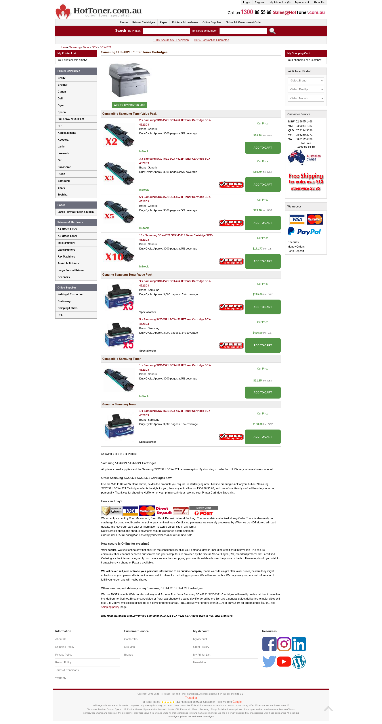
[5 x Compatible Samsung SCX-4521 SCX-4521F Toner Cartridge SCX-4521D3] (119, 212)
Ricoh (61, 174)
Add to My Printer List (129, 105)
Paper (163, 22)
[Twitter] (269, 661)
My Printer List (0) (279, 2)
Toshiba (62, 194)
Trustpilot (191, 697)
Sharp (61, 187)
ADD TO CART (263, 147)
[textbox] (166, 31)
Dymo (61, 105)
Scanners (64, 277)
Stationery (64, 301)
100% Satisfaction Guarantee (211, 40)
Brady (61, 77)
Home (124, 22)
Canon (62, 91)
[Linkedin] (298, 644)
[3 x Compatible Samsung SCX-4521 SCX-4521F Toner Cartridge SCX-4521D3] (119, 173)
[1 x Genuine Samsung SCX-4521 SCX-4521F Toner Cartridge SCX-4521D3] (119, 426)
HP (59, 126)
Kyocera (63, 139)
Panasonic (64, 167)
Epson (62, 112)
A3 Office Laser (67, 236)
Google (237, 701)
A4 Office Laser (67, 229)
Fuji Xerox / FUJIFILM (71, 119)
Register (260, 2)
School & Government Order (244, 22)
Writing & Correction (70, 294)
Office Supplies (212, 22)
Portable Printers (68, 263)
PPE (60, 315)
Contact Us (131, 639)
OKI (60, 160)
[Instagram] (284, 644)
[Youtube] (284, 661)
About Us (319, 2)
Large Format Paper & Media (76, 211)
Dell (60, 98)
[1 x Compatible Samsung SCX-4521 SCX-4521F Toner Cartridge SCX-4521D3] (119, 380)
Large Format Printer (71, 270)
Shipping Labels (68, 308)
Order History (201, 647)
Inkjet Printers (66, 242)
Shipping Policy (64, 647)
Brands (128, 654)
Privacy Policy (63, 654)
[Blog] (298, 661)
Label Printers (66, 249)
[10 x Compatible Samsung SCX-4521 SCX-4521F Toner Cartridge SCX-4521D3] (119, 250)
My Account (302, 2)
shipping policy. (110, 607)
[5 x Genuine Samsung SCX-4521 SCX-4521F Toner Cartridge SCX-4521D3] (119, 334)
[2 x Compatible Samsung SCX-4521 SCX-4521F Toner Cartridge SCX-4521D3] (119, 135)
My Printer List (201, 654)
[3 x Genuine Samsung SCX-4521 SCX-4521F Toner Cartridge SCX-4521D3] (119, 296)
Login (246, 2)
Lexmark (63, 153)
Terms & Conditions (67, 670)
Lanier (62, 146)
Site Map (129, 647)
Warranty (60, 677)
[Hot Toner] (99, 5)
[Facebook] (269, 644)
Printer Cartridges (143, 22)
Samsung (64, 180)
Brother (62, 84)
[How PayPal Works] (304, 231)
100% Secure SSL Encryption (171, 40)
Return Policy (63, 662)
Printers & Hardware (185, 22)
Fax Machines (66, 256)
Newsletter (199, 662)
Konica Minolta (67, 132)
